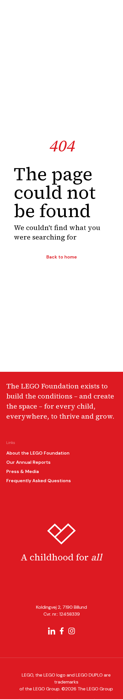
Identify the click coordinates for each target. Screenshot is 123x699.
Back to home (61, 257)
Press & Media (22, 471)
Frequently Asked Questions (38, 481)
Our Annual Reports (28, 462)
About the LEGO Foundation (38, 453)
